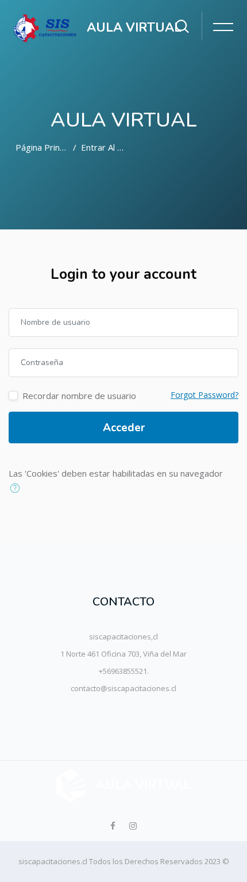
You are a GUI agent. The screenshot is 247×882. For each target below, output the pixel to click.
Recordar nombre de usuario (79, 395)
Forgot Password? (204, 394)
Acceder (124, 427)
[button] (17, 488)
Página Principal (46, 147)
